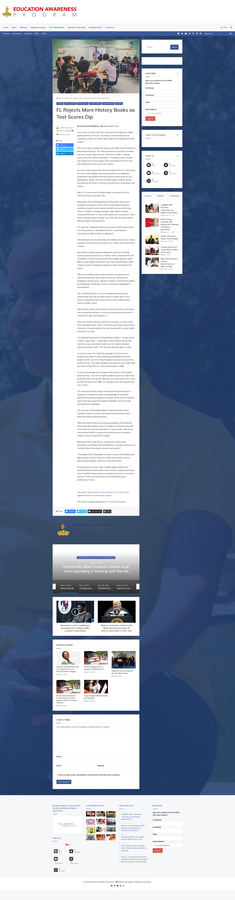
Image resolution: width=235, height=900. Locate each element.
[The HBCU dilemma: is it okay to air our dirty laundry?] (111, 822)
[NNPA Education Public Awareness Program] (39, 11)
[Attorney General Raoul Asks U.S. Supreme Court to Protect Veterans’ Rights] (68, 657)
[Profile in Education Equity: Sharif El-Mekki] (152, 239)
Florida (66, 98)
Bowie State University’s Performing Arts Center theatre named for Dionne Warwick (66, 699)
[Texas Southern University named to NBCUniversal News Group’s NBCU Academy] (111, 829)
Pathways (23, 27)
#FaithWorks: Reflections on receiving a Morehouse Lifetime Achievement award (96, 568)
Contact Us (110, 27)
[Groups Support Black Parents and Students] (96, 686)
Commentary (16, 34)
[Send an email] (72, 131)
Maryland (96, 557)
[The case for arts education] (90, 830)
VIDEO (43, 34)
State (147, 102)
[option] (96, 568)
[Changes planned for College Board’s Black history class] (152, 250)
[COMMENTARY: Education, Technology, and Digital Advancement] (152, 208)
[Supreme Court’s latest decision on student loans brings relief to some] (90, 837)
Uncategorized (108, 103)
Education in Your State (76, 27)
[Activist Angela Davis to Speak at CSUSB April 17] (96, 657)
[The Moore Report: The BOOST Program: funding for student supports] (100, 821)
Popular (148, 196)
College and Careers (38, 27)
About (14, 27)
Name (59, 756)
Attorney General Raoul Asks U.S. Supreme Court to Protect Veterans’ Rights (67, 669)
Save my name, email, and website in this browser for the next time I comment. (89, 775)
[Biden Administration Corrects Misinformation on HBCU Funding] (152, 262)
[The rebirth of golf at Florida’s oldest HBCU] (90, 822)
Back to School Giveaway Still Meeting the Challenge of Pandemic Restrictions (169, 224)
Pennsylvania (82, 103)
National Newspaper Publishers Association (134, 882)
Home (6, 27)
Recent (161, 196)
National (6, 34)
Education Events (95, 27)
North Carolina (70, 103)
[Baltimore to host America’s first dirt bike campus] (124, 660)
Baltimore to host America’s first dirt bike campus (123, 672)
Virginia (119, 103)
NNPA (37, 34)
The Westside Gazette (102, 495)
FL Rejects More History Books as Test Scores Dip (107, 492)
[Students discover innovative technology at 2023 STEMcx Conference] (100, 837)
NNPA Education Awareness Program (91, 524)
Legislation (28, 34)
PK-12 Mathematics (56, 27)
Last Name (149, 95)
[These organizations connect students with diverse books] (111, 814)
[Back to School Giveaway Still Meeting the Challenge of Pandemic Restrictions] (152, 222)
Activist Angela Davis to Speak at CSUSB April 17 (94, 668)
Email (59, 766)
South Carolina (95, 103)
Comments (174, 196)
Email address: (151, 109)
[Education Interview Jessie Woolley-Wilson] (90, 813)
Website (101, 766)
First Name (149, 88)
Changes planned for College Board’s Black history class (169, 249)
